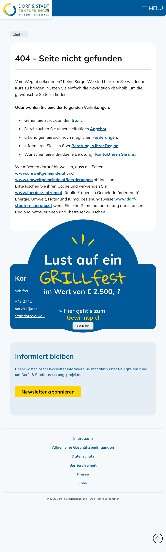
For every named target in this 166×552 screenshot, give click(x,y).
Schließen (83, 325)
